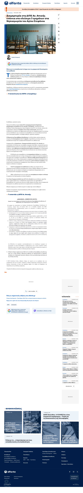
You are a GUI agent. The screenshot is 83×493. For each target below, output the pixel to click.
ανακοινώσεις (14, 408)
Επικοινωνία (6, 478)
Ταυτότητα (16, 478)
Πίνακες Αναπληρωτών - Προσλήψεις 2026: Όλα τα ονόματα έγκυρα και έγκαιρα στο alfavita (26, 298)
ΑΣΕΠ (24, 459)
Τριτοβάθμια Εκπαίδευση (48, 456)
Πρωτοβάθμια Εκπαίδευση (9, 456)
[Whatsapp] (58, 39)
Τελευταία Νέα (26, 3)
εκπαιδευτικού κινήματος (22, 84)
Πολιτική (44, 462)
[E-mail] (58, 42)
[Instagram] (73, 471)
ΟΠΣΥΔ (54, 453)
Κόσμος (63, 451)
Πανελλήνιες (57, 3)
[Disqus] (32, 332)
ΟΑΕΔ (28, 459)
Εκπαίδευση (35, 3)
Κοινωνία (73, 3)
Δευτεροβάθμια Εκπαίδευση (10, 458)
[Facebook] (58, 23)
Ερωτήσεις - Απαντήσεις (67, 464)
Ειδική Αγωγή (17, 460)
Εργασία (65, 3)
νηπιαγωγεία (13, 304)
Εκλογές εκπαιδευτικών (15, 462)
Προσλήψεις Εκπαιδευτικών (49, 451)
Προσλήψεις (33, 459)
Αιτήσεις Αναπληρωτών (47, 453)
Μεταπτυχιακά (45, 459)
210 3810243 (73, 478)
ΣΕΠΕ (8, 304)
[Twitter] (58, 27)
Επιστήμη (63, 457)
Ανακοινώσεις (9, 12)
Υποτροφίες (6, 462)
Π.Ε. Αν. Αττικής (26, 75)
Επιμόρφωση (64, 461)
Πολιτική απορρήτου (18, 476)
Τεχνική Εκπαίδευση (8, 460)
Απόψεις (63, 454)
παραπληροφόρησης (14, 89)
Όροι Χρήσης (7, 476)
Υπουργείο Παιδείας (46, 3)
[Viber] (58, 35)
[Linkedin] (58, 31)
